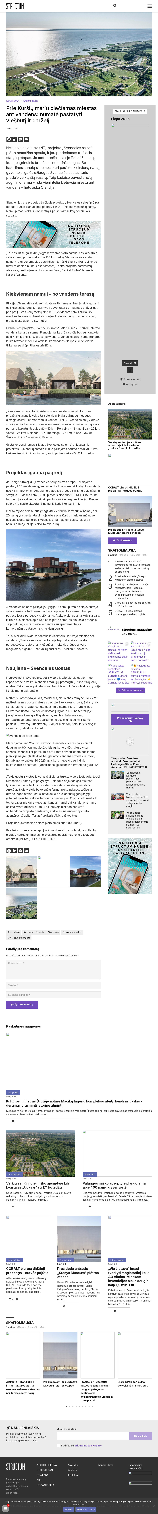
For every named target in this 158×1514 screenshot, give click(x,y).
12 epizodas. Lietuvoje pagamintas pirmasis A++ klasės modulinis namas (135, 780)
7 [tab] (85, 1406)
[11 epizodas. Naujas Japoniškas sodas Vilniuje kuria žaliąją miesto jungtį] (117, 796)
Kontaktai (72, 1475)
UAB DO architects (19, 937)
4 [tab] (76, 1406)
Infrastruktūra (117, 1260)
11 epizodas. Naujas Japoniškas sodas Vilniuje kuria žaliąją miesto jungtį (137, 800)
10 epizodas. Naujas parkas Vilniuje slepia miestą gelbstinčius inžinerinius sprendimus (137, 820)
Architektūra (117, 403)
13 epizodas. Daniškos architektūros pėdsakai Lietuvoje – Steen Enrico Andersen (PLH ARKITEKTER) (129, 763)
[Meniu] (150, 6)
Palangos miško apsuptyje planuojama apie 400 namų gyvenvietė (114, 1185)
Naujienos (13, 1092)
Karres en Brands (33, 932)
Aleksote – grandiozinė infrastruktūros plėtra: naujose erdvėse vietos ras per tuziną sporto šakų (132, 566)
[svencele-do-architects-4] (85, 871)
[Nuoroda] (15, 6)
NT (38, 1480)
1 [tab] (66, 1406)
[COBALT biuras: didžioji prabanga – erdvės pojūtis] (130, 469)
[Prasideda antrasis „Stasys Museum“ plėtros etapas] (130, 511)
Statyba (43, 1475)
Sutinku (68, 1509)
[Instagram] (135, 6)
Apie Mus (73, 1465)
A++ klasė (14, 932)
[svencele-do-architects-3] (53, 871)
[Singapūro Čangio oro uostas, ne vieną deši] (118, 651)
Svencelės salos (72, 932)
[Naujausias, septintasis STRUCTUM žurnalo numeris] (118, 674)
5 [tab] (79, 1406)
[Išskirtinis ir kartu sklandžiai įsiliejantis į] (141, 651)
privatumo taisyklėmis (88, 1445)
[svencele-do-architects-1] (21, 903)
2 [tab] (69, 1406)
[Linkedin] (14, 139)
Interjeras (45, 1470)
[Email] (26, 139)
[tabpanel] (23, 1363)
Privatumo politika (86, 1509)
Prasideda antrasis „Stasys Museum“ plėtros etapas (126, 531)
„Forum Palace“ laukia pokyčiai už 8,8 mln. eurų (133, 604)
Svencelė (53, 932)
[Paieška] (114, 5)
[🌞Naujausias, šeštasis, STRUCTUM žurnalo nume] (141, 674)
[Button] (130, 370)
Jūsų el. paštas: (67, 1429)
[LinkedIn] (130, 6)
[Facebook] (125, 6)
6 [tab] (82, 1406)
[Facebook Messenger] (20, 139)
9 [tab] (92, 1406)
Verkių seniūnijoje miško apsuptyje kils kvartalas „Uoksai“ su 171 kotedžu (124, 445)
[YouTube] (141, 6)
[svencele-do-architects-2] (21, 871)
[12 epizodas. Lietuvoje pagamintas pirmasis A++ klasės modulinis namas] (117, 775)
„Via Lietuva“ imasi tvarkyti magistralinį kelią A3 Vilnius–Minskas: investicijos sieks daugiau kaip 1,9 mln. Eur (129, 1277)
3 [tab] (73, 1406)
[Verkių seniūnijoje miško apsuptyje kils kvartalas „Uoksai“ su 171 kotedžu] (130, 424)
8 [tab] (89, 1406)
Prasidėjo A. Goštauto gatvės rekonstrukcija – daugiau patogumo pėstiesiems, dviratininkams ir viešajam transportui (131, 591)
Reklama (72, 1470)
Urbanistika (45, 1485)
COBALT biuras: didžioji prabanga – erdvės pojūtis (125, 489)
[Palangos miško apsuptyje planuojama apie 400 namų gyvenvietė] (117, 1153)
